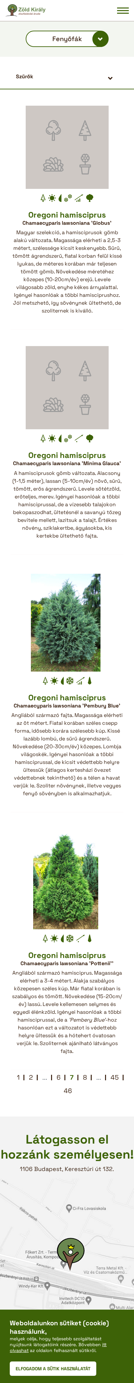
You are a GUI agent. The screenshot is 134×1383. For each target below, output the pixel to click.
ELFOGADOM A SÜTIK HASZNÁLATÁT (53, 1369)
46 (68, 1091)
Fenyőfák (67, 39)
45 (115, 1077)
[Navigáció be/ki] (122, 10)
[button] (67, 76)
